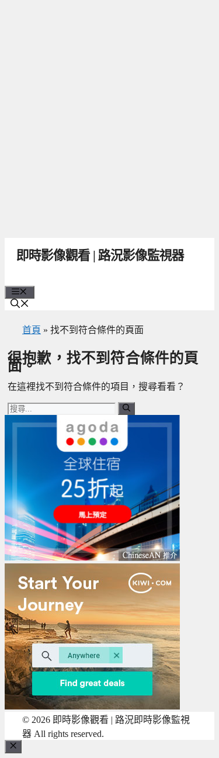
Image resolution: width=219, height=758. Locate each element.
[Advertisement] (109, 115)
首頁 (31, 330)
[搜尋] (126, 408)
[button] (20, 305)
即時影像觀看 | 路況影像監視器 (100, 255)
